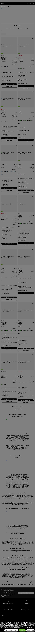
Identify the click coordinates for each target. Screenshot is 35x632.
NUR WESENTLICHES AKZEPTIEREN (11, 630)
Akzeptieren (22, 630)
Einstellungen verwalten (30, 630)
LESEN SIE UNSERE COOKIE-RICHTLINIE (26, 627)
